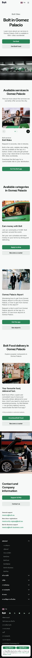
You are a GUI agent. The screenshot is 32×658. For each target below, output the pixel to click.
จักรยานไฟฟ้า (7, 553)
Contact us (16, 504)
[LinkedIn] (24, 613)
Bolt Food (6, 560)
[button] (16, 542)
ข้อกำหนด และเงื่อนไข (8, 621)
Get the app (16, 322)
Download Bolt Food (16, 418)
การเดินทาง (7, 545)
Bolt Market (7, 564)
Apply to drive (16, 247)
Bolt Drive (6, 556)
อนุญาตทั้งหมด (9, 647)
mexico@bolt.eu (8, 515)
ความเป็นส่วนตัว (6, 625)
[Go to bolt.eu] (4, 2)
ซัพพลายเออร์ (6, 617)
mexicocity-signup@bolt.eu (12, 521)
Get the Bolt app (16, 169)
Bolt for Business (8, 567)
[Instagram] (19, 613)
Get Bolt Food (16, 46)
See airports (16, 328)
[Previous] (4, 131)
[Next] (28, 131)
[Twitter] (14, 613)
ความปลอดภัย (6, 636)
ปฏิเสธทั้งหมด (22, 647)
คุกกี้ (3, 632)
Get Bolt (16, 41)
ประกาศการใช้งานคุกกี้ (22, 653)
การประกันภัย (6, 628)
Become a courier (16, 253)
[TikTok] (29, 613)
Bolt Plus (6, 571)
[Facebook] (9, 613)
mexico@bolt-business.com (12, 527)
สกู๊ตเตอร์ (6, 549)
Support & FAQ (16, 497)
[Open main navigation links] (28, 2)
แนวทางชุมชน (6, 639)
